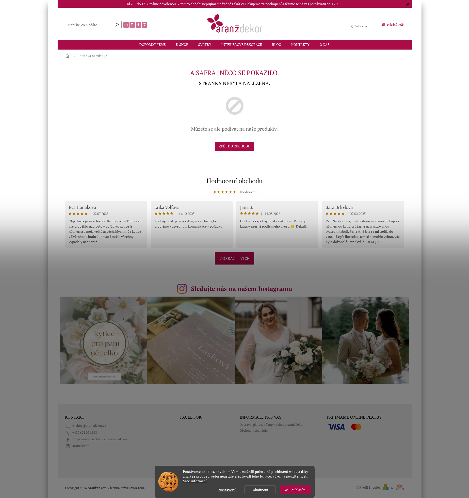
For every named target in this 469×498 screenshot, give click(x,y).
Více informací (195, 481)
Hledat (117, 24)
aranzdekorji (81, 446)
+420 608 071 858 (84, 432)
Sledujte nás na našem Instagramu (241, 289)
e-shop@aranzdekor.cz (89, 426)
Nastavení (227, 489)
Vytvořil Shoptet (368, 488)
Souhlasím (298, 490)
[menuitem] (152, 45)
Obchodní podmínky (254, 430)
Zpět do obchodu (234, 146)
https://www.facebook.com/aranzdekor (99, 439)
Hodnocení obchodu (235, 181)
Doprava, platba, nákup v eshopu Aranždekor (272, 425)
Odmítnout (260, 490)
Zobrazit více (234, 258)
